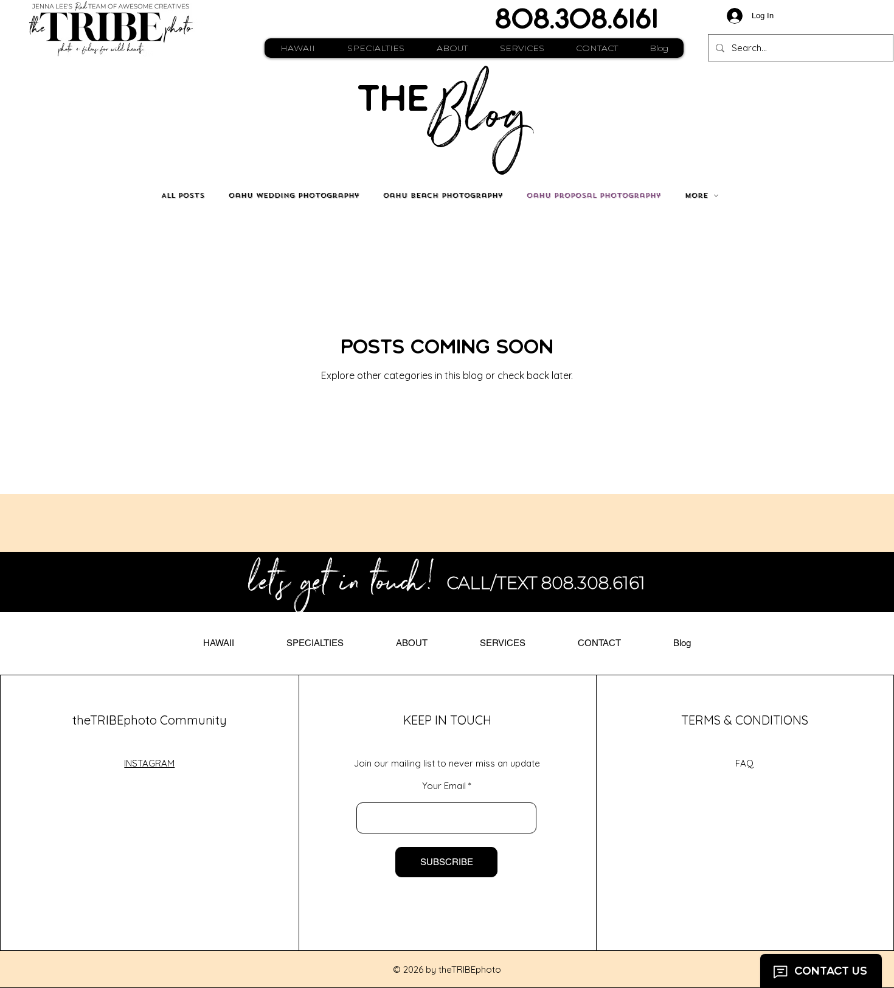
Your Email (444, 785)
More (696, 196)
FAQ (744, 763)
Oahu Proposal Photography (593, 196)
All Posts (182, 196)
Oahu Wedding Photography (294, 196)
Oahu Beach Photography (442, 196)
